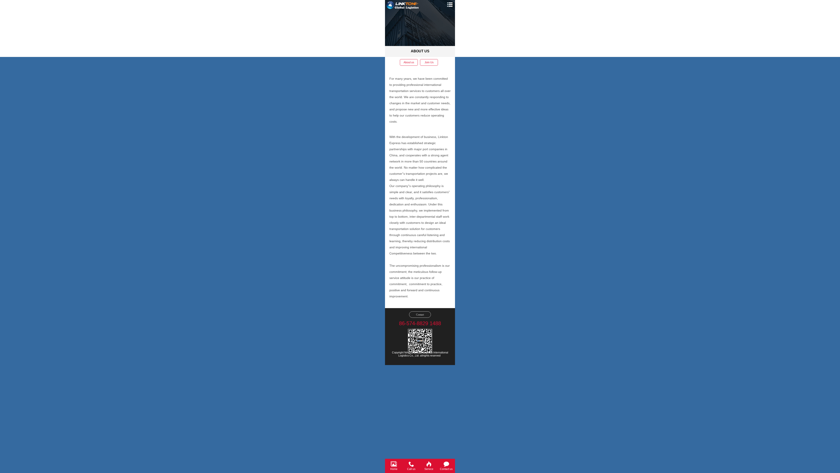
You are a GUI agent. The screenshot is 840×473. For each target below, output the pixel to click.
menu (449, 4)
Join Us (429, 62)
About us (409, 62)
